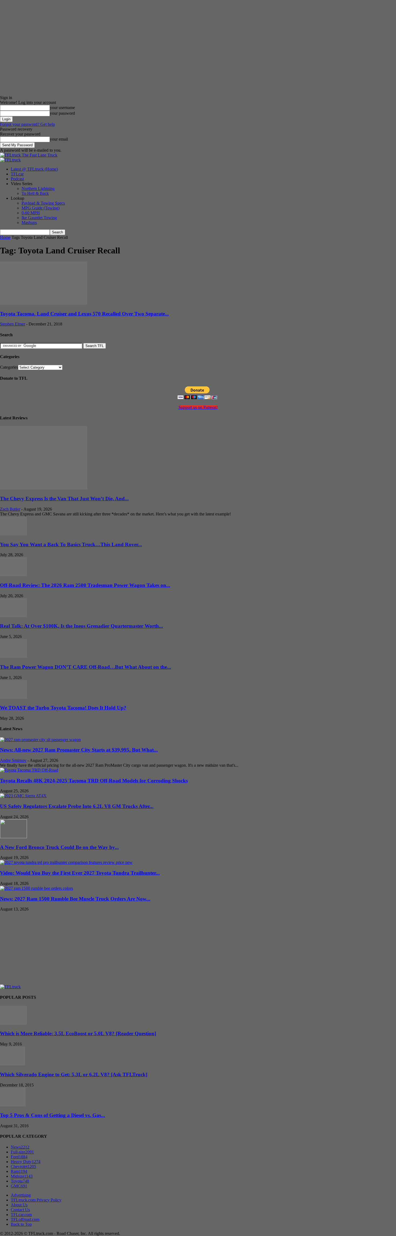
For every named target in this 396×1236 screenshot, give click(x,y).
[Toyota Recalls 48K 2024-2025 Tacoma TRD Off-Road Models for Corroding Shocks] (29, 770)
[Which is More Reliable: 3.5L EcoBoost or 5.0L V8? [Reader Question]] (13, 1023)
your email (59, 139)
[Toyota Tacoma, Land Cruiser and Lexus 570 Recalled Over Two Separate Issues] (43, 303)
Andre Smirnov (13, 760)
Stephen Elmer (12, 324)
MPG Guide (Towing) (41, 208)
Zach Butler (10, 509)
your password (62, 113)
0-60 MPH (31, 212)
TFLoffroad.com (25, 1219)
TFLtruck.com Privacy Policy (36, 1200)
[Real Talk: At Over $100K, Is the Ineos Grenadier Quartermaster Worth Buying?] (13, 615)
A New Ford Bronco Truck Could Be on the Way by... (59, 847)
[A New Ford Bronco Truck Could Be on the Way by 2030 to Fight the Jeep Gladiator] (13, 836)
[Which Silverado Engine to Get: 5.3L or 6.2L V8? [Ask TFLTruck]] (12, 1064)
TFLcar (17, 174)
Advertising (21, 1195)
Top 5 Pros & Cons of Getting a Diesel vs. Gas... (52, 1115)
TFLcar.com (21, 1214)
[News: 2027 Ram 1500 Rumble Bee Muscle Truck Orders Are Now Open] (36, 888)
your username (62, 107)
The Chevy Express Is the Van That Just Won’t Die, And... (64, 498)
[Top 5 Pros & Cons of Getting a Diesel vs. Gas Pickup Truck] (13, 1105)
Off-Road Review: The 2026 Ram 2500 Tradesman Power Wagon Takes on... (85, 585)
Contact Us (20, 1209)
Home (5, 237)
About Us (19, 1205)
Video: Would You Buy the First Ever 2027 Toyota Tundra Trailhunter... (80, 873)
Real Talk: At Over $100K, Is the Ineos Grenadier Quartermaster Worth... (81, 626)
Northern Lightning (38, 188)
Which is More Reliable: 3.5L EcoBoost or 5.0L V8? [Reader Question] (78, 1033)
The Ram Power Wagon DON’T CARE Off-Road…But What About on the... (85, 667)
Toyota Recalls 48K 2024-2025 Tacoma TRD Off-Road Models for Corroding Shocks (94, 780)
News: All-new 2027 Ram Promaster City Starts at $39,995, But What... (79, 750)
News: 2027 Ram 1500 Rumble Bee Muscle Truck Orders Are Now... (75, 899)
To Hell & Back (35, 193)
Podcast (17, 178)
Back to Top (21, 1224)
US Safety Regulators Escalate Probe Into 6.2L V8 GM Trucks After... (77, 806)
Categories (9, 367)
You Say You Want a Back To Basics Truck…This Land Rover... (71, 544)
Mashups (29, 222)
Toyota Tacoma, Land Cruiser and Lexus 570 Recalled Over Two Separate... (84, 314)
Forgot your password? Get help (27, 124)
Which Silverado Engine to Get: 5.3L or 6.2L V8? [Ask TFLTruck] (73, 1074)
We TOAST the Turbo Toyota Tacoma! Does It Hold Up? (63, 708)
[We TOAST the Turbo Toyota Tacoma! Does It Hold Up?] (13, 697)
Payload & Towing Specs (43, 203)
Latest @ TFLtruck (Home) (34, 169)
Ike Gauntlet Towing (39, 217)
